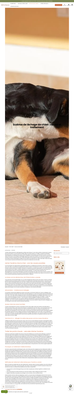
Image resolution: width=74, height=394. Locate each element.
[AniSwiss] (5, 5)
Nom (6, 393)
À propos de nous (15, 6)
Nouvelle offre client (23, 3)
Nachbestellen (58, 5)
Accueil (6, 246)
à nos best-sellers (59, 272)
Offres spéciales (44, 3)
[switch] (70, 389)
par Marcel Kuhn (7, 250)
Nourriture (13, 3)
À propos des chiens (33, 3)
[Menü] (72, 384)
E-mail (30, 393)
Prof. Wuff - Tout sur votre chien (16, 246)
